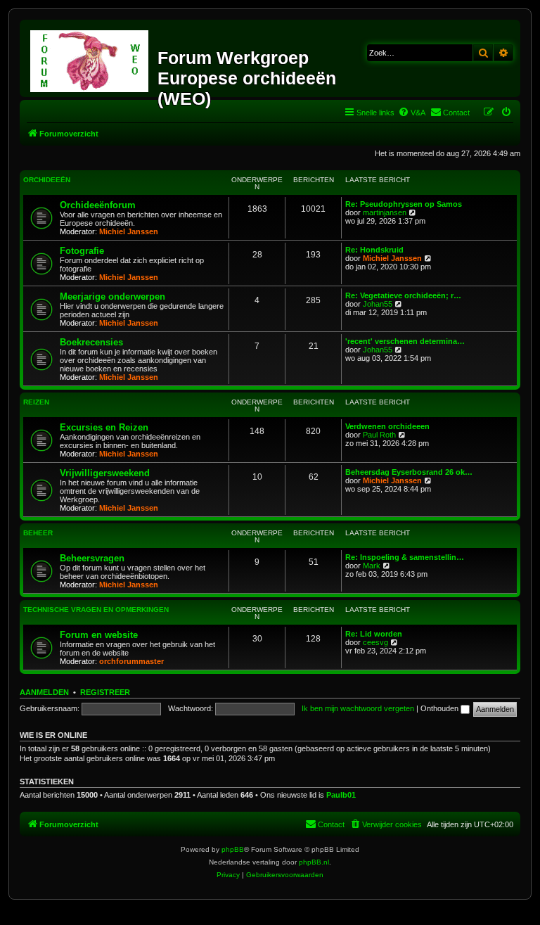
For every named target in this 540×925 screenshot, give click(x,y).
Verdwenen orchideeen (387, 426)
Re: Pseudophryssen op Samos (403, 204)
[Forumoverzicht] (90, 58)
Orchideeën (46, 180)
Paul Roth (379, 434)
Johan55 (377, 304)
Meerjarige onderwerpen (112, 296)
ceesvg (375, 642)
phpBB (232, 849)
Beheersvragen (92, 558)
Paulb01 (341, 795)
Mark (371, 565)
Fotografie (82, 250)
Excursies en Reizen (104, 427)
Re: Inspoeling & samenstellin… (404, 557)
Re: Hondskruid (374, 249)
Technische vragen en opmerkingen (96, 609)
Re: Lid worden (373, 634)
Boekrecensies (91, 342)
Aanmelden (44, 692)
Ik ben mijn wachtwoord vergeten (358, 708)
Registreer (105, 692)
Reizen (36, 402)
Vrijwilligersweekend (105, 473)
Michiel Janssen (128, 231)
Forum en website (99, 635)
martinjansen (384, 212)
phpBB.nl (314, 862)
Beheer (38, 533)
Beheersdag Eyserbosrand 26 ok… (408, 472)
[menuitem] (411, 112)
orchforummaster (131, 661)
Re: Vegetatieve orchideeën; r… (403, 295)
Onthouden (440, 708)
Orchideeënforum (98, 205)
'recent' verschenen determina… (405, 341)
